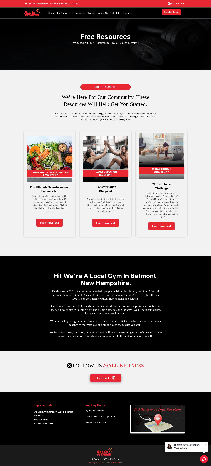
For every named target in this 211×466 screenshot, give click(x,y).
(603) (36, 419)
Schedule (115, 12)
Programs (62, 12)
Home (51, 12)
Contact (127, 12)
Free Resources (77, 12)
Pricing (91, 12)
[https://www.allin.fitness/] (33, 12)
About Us (103, 12)
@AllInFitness (123, 366)
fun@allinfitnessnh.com (44, 423)
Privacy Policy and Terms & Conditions (105, 462)
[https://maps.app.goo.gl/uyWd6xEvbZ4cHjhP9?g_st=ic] (157, 419)
